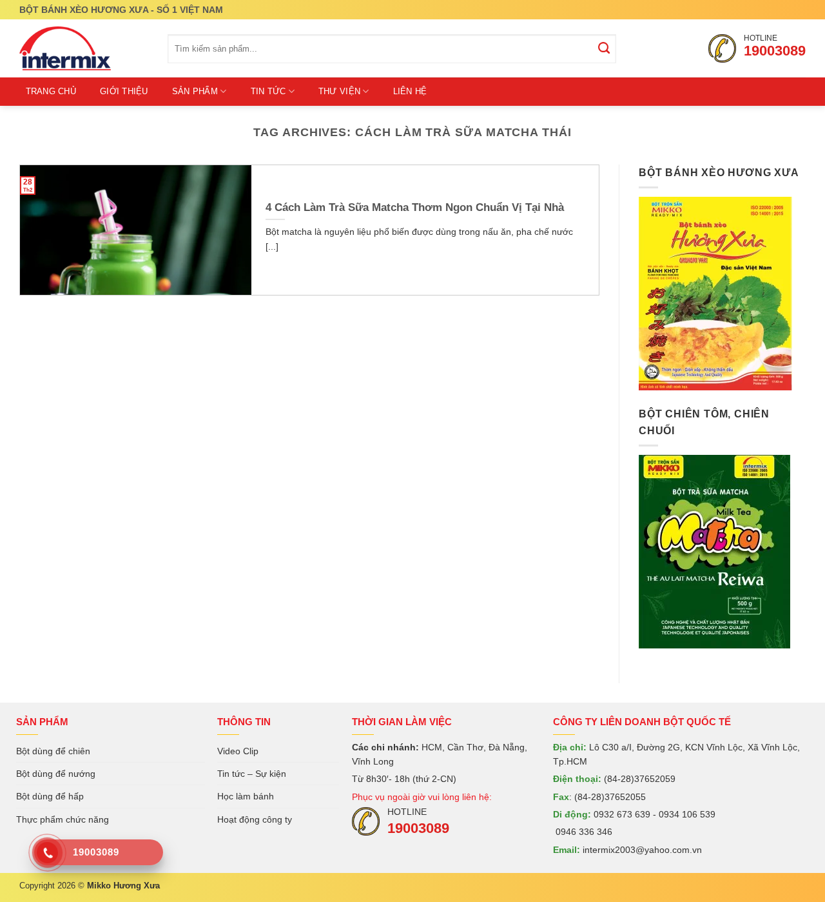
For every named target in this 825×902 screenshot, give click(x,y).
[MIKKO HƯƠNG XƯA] (83, 48)
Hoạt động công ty (254, 819)
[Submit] (604, 49)
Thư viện (339, 91)
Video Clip (237, 751)
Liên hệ (410, 91)
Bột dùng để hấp (50, 796)
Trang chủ (51, 91)
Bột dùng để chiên (53, 751)
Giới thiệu (124, 91)
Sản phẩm (195, 91)
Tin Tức (268, 91)
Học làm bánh (245, 796)
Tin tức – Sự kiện (251, 773)
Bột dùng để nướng (55, 773)
